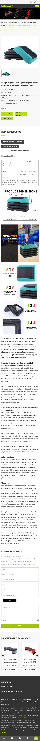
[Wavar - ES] (7, 6)
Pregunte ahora (10, 669)
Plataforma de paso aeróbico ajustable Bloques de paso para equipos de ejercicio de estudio (10, 661)
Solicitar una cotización (10, 146)
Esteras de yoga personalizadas (26, 730)
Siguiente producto (18, 114)
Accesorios (24, 22)
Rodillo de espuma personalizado (22, 725)
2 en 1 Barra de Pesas (23, 708)
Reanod (29, 702)
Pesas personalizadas (22, 727)
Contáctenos (7, 687)
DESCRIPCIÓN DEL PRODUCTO (12, 142)
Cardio (17, 22)
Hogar (5, 22)
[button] (3, 655)
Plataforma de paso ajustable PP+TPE (30, 661)
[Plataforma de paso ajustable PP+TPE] (30, 650)
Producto (11, 22)
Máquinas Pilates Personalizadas (12, 720)
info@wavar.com (30, 564)
